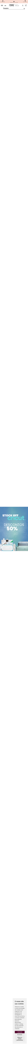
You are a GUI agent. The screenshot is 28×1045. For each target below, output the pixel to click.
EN (5, 5)
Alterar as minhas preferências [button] (20, 1039)
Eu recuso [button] (19, 1034)
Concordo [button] (19, 1032)
